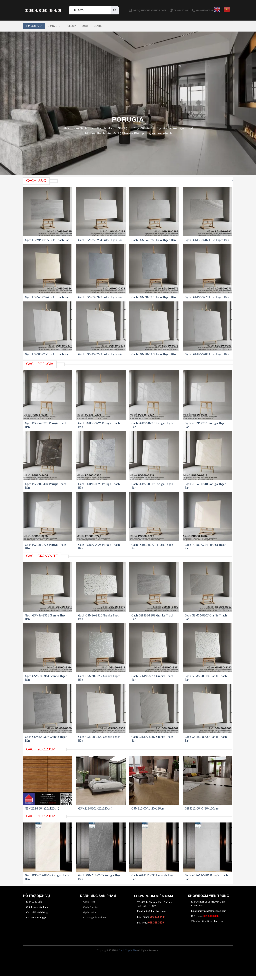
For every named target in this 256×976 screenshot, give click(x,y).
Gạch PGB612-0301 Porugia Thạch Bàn (206, 877)
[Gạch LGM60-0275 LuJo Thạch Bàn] (154, 268)
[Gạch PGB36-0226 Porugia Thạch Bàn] (101, 395)
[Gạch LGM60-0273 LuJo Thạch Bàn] (207, 268)
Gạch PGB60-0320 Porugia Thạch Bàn (99, 486)
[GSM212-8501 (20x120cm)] (101, 780)
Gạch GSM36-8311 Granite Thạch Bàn (46, 617)
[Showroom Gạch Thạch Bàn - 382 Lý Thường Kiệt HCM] (43, 10)
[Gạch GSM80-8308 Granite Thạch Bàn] (101, 708)
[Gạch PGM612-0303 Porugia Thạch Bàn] (154, 847)
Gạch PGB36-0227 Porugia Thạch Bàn (152, 425)
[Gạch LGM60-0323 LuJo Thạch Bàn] (101, 268)
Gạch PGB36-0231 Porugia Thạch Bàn (205, 425)
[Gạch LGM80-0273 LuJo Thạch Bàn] (154, 326)
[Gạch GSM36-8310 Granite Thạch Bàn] (101, 587)
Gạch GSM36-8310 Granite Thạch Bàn (99, 617)
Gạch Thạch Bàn (128, 950)
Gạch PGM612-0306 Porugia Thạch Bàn (47, 877)
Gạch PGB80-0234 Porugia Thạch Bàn (205, 547)
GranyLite (54, 26)
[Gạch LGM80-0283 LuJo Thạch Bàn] (207, 326)
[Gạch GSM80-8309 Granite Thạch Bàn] (47, 708)
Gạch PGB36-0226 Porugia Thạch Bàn (99, 425)
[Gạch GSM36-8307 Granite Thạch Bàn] (207, 587)
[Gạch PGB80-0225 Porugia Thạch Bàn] (47, 516)
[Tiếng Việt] (226, 9)
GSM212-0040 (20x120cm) (202, 808)
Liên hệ (98, 26)
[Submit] (115, 10)
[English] (217, 9)
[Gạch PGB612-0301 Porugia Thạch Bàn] (207, 847)
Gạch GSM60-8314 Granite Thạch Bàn (46, 678)
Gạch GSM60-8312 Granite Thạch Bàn (99, 678)
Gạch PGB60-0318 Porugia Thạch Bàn (205, 486)
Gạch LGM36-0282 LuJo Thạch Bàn (207, 240)
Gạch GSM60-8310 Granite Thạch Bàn (206, 678)
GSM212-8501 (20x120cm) (95, 808)
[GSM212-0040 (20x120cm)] (207, 780)
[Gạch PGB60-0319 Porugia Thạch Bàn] (154, 455)
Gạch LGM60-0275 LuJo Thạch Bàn (153, 297)
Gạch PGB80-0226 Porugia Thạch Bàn (99, 547)
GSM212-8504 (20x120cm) (42, 808)
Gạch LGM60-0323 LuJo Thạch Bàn (100, 297)
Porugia (71, 26)
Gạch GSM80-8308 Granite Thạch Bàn (99, 739)
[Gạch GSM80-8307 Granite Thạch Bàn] (154, 708)
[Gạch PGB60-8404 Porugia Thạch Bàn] (47, 455)
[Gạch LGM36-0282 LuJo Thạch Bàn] (207, 211)
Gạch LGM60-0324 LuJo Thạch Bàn (47, 297)
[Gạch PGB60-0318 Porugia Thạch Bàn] (207, 455)
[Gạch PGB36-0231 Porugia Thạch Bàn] (207, 395)
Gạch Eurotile (90, 907)
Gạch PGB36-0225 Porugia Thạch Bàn (46, 425)
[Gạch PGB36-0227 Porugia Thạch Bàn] (154, 395)
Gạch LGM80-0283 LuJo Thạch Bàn (207, 354)
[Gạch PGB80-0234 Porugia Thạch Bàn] (207, 516)
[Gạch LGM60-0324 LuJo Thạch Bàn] (47, 268)
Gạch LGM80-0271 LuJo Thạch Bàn (47, 354)
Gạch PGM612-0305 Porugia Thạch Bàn (100, 877)
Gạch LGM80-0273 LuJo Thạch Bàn (153, 354)
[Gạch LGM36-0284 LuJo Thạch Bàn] (101, 211)
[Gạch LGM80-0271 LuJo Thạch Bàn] (47, 326)
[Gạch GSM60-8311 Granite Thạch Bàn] (154, 648)
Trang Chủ (32, 26)
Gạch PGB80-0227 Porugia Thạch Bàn (152, 547)
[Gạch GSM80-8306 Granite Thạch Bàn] (207, 708)
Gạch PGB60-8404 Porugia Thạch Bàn (46, 486)
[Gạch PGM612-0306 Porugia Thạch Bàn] (47, 847)
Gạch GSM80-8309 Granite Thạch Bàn (46, 739)
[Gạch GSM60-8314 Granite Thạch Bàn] (47, 648)
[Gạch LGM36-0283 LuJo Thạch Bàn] (154, 211)
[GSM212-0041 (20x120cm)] (154, 780)
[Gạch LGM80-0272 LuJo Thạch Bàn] (101, 326)
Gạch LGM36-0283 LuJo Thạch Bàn (153, 240)
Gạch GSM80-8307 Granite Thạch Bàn (152, 739)
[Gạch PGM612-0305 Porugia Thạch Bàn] (101, 847)
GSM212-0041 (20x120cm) (148, 808)
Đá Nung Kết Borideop (95, 917)
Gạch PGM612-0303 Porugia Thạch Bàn (153, 877)
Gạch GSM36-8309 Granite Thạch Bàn (152, 617)
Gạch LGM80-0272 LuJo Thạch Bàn (100, 354)
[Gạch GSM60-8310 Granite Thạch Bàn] (207, 648)
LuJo (85, 26)
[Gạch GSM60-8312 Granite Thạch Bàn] (101, 648)
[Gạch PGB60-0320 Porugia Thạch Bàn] (101, 455)
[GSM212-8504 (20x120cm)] (47, 780)
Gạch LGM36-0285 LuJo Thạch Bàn (47, 240)
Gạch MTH (89, 902)
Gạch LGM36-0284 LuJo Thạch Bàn (100, 240)
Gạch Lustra (89, 912)
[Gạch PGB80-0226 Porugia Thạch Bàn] (101, 516)
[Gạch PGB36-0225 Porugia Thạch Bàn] (47, 395)
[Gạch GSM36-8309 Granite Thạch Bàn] (154, 587)
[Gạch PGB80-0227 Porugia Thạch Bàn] (154, 516)
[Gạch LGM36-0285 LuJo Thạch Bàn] (47, 211)
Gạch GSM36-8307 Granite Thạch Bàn (206, 617)
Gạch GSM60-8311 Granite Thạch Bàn (152, 678)
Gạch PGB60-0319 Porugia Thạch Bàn (152, 486)
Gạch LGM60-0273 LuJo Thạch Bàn (207, 297)
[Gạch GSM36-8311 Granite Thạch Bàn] (47, 587)
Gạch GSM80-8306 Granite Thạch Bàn (206, 739)
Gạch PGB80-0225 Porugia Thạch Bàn (46, 547)
